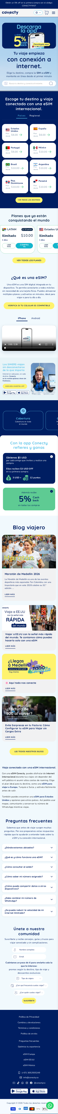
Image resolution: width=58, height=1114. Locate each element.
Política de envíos (29, 1033)
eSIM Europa (29, 1054)
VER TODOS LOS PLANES (29, 260)
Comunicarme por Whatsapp (50, 1105)
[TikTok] (18, 1083)
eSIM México (29, 1065)
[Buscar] (51, 83)
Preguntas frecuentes (29, 1041)
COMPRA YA (24, 246)
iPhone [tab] (22, 318)
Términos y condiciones (29, 1028)
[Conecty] (10, 13)
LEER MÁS (9, 246)
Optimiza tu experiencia (29, 1046)
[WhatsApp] (22, 1083)
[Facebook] (31, 1083)
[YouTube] (14, 1083)
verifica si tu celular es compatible (29, 305)
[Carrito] (46, 12)
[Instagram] (27, 1083)
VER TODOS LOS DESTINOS (29, 200)
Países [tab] (22, 115)
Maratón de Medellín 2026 (22, 574)
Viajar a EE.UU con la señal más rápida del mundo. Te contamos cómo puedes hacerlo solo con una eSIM (28, 637)
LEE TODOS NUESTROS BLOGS (29, 751)
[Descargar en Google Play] (9, 393)
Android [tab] (35, 318)
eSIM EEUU (29, 1059)
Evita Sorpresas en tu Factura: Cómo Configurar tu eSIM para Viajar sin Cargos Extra (27, 728)
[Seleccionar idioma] (38, 12)
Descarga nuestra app (14, 386)
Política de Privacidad (29, 1017)
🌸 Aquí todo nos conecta (20, 682)
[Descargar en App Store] (23, 393)
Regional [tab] (35, 115)
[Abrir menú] (53, 12)
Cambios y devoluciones (29, 1022)
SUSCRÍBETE (29, 1001)
